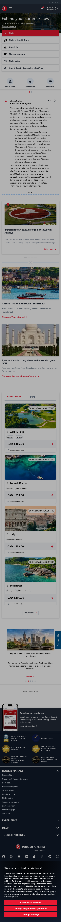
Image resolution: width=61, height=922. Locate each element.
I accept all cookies (30, 902)
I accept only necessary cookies (30, 908)
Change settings (30, 914)
